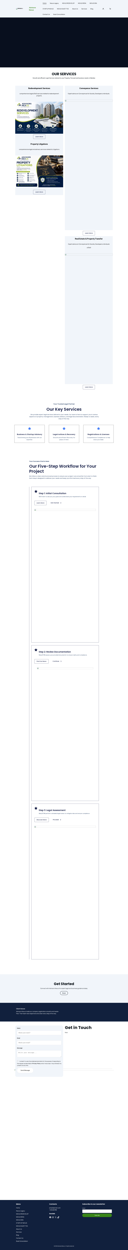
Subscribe (97, 1215)
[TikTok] (58, 1217)
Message (19, 1048)
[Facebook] (50, 1217)
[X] (56, 1217)
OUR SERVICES (64, 74)
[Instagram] (53, 1217)
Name (18, 1028)
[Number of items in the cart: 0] (110, 9)
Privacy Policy (36, 1063)
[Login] (103, 9)
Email (18, 1038)
